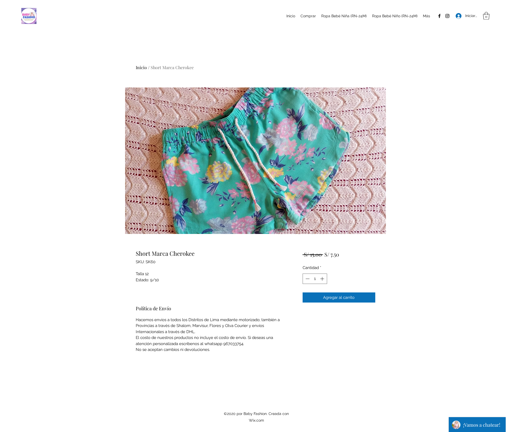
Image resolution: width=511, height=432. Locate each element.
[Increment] (322, 279)
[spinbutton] (314, 279)
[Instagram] (447, 16)
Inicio (141, 67)
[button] (486, 16)
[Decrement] (307, 279)
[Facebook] (439, 16)
